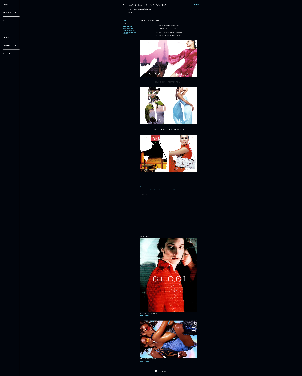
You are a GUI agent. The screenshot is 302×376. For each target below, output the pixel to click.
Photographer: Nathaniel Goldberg (177, 189)
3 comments (146, 315)
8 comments (146, 361)
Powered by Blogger (162, 371)
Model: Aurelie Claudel (129, 30)
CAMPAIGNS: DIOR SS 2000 (148, 358)
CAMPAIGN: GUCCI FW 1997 (148, 313)
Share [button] (124, 20)
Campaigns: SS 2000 (128, 28)
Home (131, 12)
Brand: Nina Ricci (127, 26)
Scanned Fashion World (147, 4)
